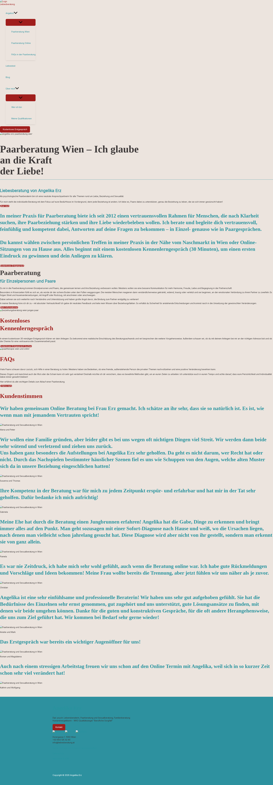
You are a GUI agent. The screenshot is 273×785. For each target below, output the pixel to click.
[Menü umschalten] (21, 22)
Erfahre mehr (6, 386)
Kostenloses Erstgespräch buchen (16, 346)
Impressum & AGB (61, 758)
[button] (15, 13)
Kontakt (58, 727)
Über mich (5, 206)
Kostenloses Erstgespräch (12, 266)
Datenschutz (58, 753)
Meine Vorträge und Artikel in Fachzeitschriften (75, 748)
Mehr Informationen (9, 307)
